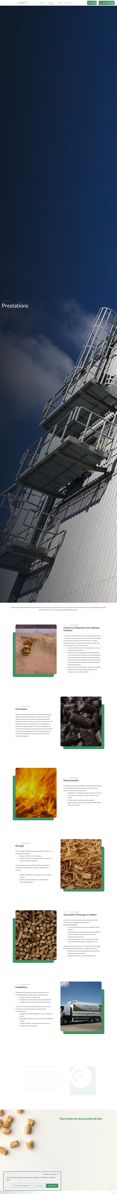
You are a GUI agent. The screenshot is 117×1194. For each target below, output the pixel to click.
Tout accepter (52, 1185)
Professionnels (67, 2)
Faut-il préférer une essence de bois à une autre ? (80, 1180)
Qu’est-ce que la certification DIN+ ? (75, 1169)
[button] (87, 1126)
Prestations (50, 2)
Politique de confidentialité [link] (21, 1185)
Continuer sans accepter (49, 1174)
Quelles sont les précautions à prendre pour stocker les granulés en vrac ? (89, 1127)
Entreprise (59, 2)
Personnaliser (39, 1185)
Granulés (41, 2)
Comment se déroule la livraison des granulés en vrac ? (82, 1175)
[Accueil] (22, 3)
